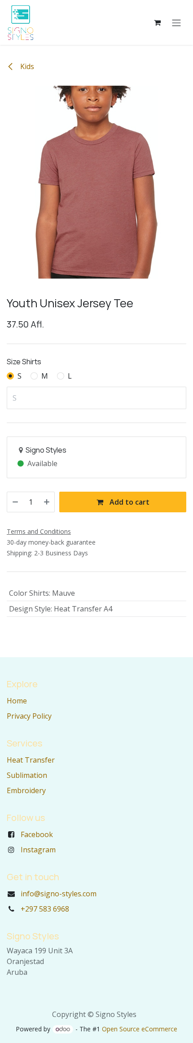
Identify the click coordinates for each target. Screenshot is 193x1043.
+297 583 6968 (45, 909)
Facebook (37, 834)
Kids (26, 66)
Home (17, 701)
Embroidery (26, 790)
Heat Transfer (31, 760)
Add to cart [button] (128, 502)
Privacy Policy (29, 716)
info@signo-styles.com (58, 894)
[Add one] (47, 502)
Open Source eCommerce (139, 1029)
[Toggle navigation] (176, 22)
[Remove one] (15, 502)
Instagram (38, 850)
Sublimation (27, 775)
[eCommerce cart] (157, 22)
